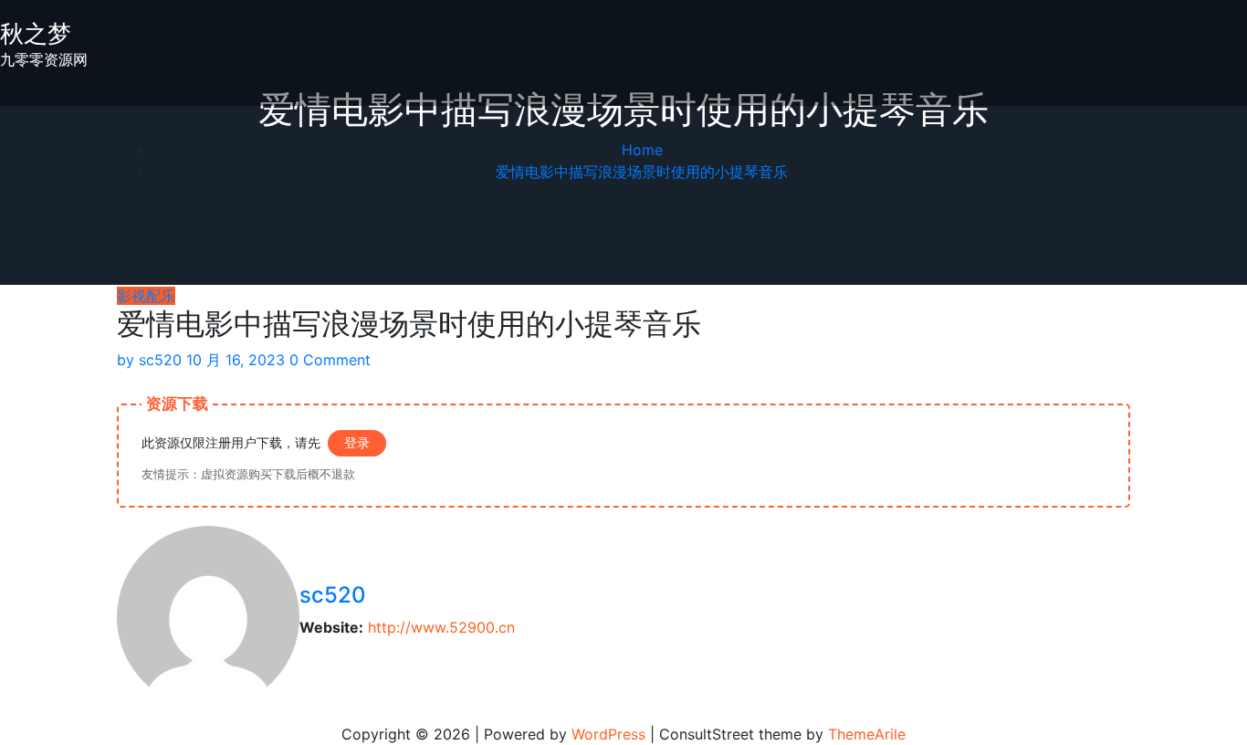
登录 (357, 442)
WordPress (608, 734)
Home (642, 150)
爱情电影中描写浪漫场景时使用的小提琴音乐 (642, 172)
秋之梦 (35, 33)
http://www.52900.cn (441, 627)
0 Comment (330, 360)
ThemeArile (867, 734)
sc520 (149, 360)
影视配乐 (146, 296)
